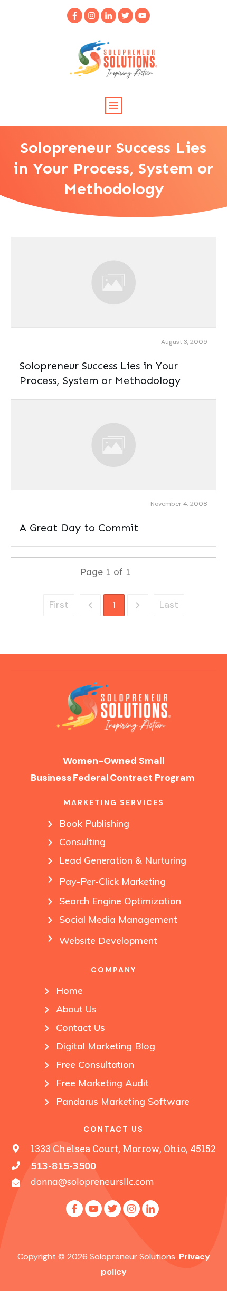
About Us (76, 1009)
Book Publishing (94, 823)
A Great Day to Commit (79, 527)
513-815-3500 (63, 1166)
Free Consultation (95, 1064)
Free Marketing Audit (102, 1083)
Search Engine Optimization (120, 901)
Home (69, 990)
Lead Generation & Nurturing (122, 860)
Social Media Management (118, 919)
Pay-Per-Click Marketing (112, 881)
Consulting (82, 842)
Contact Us (80, 1027)
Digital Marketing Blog (105, 1046)
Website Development (108, 940)
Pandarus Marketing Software (123, 1101)
